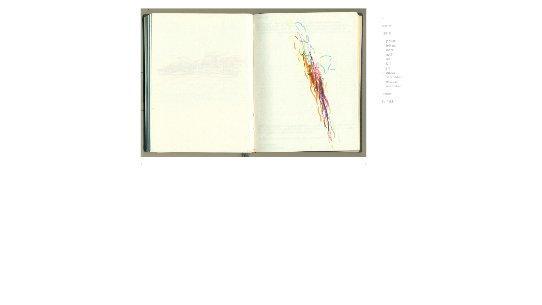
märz (390, 49)
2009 (387, 93)
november (393, 86)
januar (390, 40)
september (394, 77)
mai (389, 58)
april (389, 54)
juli (388, 68)
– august (389, 72)
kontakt (387, 101)
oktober (392, 81)
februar (391, 45)
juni (388, 63)
